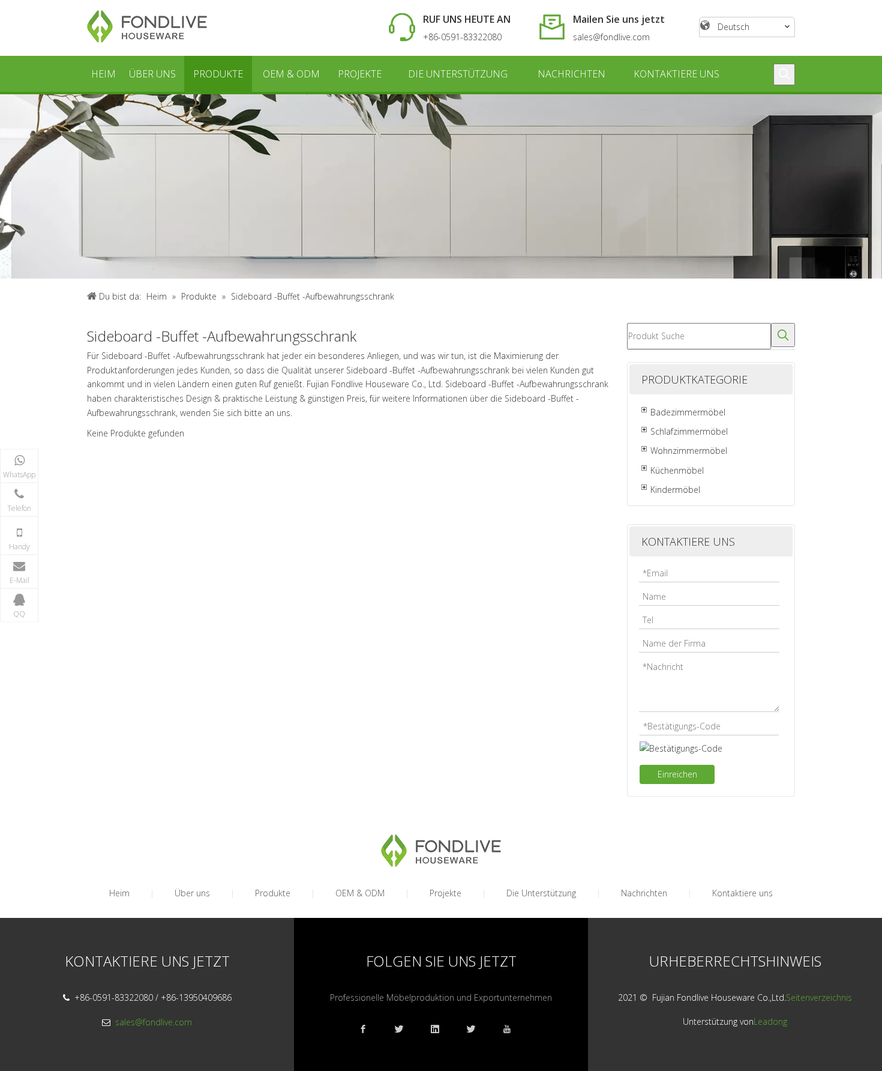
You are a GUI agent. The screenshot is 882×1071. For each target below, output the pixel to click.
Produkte (272, 893)
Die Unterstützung (541, 893)
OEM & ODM (360, 893)
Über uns (192, 893)
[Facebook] (369, 1029)
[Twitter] (477, 1029)
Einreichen (677, 774)
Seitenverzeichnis (819, 997)
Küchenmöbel (677, 470)
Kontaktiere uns (742, 893)
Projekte (445, 893)
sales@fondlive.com (611, 37)
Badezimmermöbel (687, 412)
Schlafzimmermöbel (689, 431)
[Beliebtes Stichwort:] (784, 74)
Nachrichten (644, 893)
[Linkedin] (441, 1029)
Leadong (770, 1021)
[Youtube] (513, 1029)
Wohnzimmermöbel (688, 450)
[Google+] (405, 1029)
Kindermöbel (675, 489)
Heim (119, 893)
